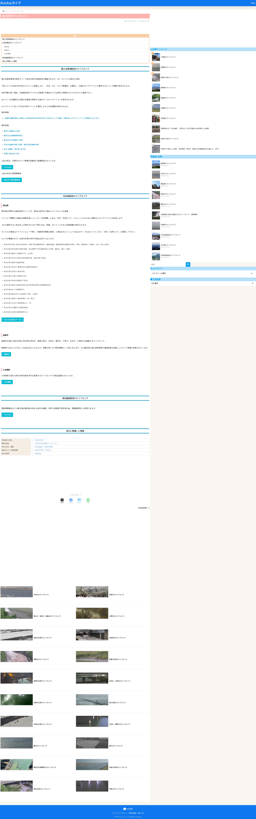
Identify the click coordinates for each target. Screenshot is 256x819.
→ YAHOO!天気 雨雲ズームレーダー (45, 443)
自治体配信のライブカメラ (12, 43)
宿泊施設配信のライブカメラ (12, 58)
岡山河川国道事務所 (12, 180)
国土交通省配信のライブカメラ (13, 39)
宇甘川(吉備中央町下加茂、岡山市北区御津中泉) (21, 144)
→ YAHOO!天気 (38, 440)
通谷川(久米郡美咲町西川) (13, 135)
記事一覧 (141, 813)
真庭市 (6, 50)
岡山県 (6, 47)
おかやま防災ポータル (13, 320)
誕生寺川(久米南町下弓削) (13, 140)
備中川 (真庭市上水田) (12, 131)
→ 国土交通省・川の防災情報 (42, 447)
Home (253, 3)
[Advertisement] (61, 27)
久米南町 (7, 54)
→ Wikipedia (36, 453)
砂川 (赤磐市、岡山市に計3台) (15, 149)
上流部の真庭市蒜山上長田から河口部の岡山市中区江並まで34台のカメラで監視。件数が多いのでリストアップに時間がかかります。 (52, 118)
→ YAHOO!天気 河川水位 (41, 450)
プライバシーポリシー (120, 813)
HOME (129, 809)
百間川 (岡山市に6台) (11, 153)
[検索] (188, 264)
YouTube (8, 167)
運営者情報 (132, 813)
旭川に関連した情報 (9, 61)
